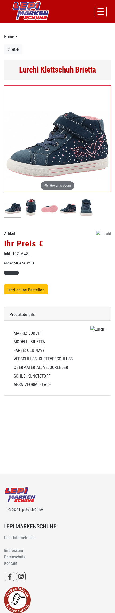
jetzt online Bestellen (25, 289)
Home (9, 36)
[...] (12, 208)
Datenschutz (14, 556)
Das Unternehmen (19, 537)
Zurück (13, 49)
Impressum (13, 550)
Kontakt (10, 563)
